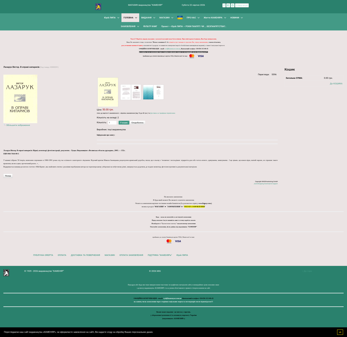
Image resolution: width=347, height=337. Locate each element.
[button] (154, 332)
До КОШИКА (336, 83)
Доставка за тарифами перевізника (162, 113)
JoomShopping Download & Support (266, 184)
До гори (307, 271)
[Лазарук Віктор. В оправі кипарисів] (107, 92)
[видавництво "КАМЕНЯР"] (98, 6)
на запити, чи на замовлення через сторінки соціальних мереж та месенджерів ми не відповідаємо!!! (173, 52)
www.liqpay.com (204, 203)
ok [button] (340, 332)
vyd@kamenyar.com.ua (172, 48)
